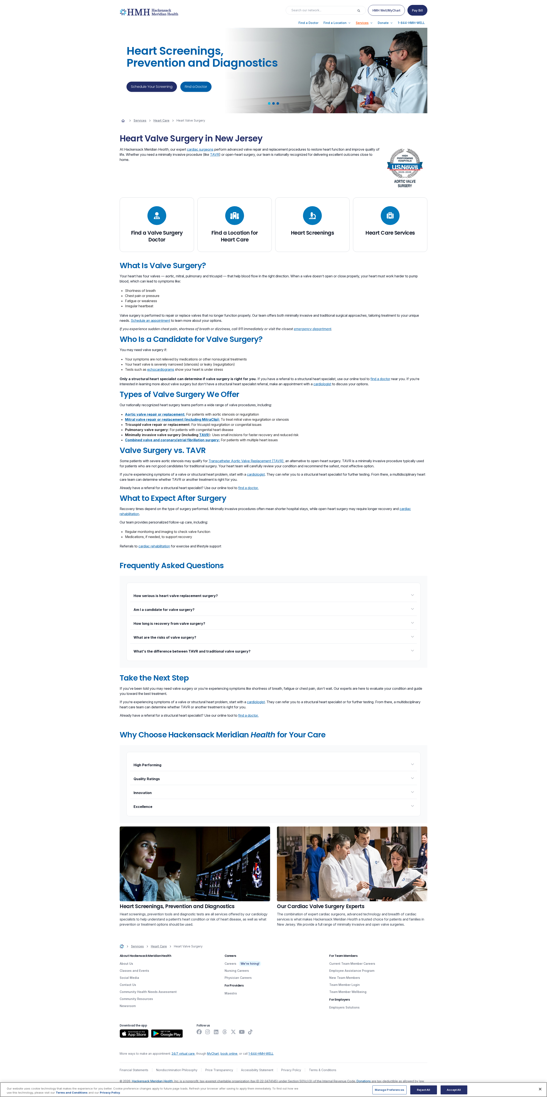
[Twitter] (233, 1031)
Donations (364, 1081)
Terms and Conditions (72, 1092)
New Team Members (344, 977)
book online (229, 1053)
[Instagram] (207, 1031)
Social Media (129, 977)
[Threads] (224, 1031)
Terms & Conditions (322, 1070)
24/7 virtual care (183, 1053)
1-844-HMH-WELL (261, 1053)
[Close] (540, 1089)
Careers (230, 963)
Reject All (423, 1089)
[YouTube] (241, 1031)
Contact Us (128, 985)
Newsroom (128, 1006)
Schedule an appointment (150, 320)
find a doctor (380, 379)
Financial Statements (134, 1070)
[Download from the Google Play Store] (167, 1033)
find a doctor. (248, 488)
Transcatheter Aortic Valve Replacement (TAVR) (246, 461)
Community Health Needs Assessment (148, 992)
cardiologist (322, 384)
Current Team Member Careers (352, 963)
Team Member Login (344, 985)
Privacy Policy (291, 1070)
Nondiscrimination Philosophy (176, 1070)
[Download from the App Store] (134, 1033)
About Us (126, 963)
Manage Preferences (389, 1089)
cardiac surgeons (200, 149)
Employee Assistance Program (351, 970)
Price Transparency (219, 1070)
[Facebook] (199, 1031)
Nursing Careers (237, 970)
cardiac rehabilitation (154, 546)
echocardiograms (160, 369)
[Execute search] (361, 10)
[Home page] (123, 120)
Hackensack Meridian (152, 1081)
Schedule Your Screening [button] (151, 86)
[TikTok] (250, 1031)
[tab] (269, 103)
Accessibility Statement (257, 1070)
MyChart (213, 1053)
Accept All (454, 1089)
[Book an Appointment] (352, 863)
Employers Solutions (344, 1007)
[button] (308, 23)
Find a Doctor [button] (196, 86)
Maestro (231, 993)
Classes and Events (134, 970)
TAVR (214, 154)
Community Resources (136, 999)
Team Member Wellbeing (347, 992)
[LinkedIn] (216, 1031)
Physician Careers (238, 977)
